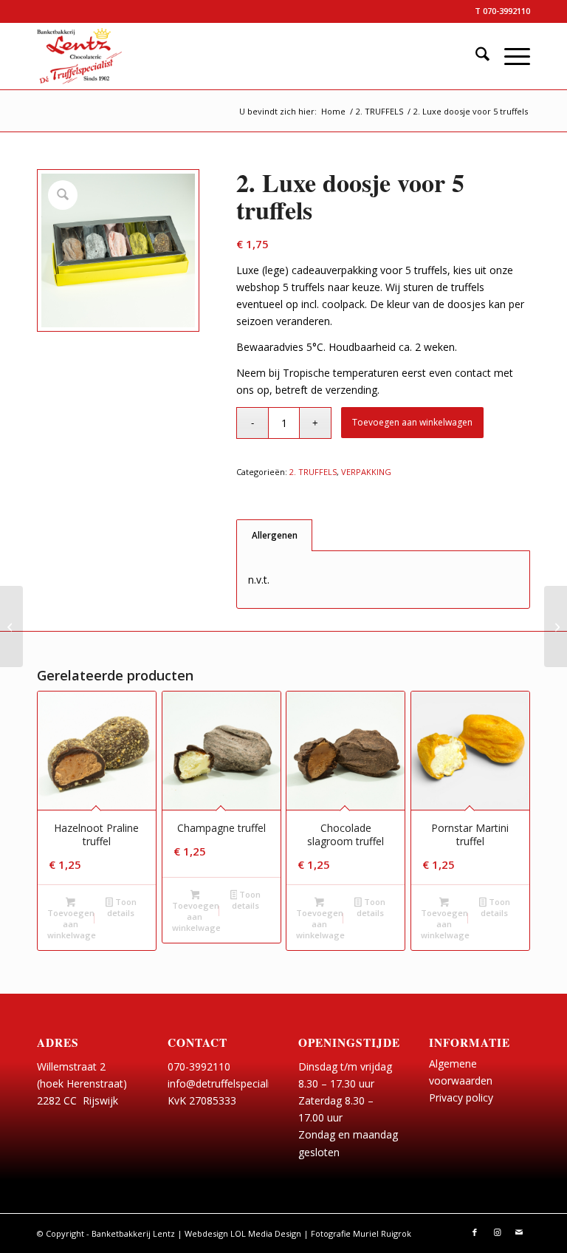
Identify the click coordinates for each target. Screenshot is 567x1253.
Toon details (121, 907)
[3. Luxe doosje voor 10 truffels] (555, 626)
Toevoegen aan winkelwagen (412, 422)
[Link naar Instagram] (497, 1232)
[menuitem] (475, 56)
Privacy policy (461, 1097)
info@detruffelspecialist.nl (228, 1083)
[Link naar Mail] (519, 1232)
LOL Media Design (265, 1233)
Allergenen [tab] (275, 535)
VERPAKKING (366, 471)
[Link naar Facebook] (475, 1232)
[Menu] (509, 56)
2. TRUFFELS (313, 471)
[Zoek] (475, 56)
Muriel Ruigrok (382, 1233)
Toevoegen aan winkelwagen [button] (71, 923)
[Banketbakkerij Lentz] (79, 56)
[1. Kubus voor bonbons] (11, 626)
